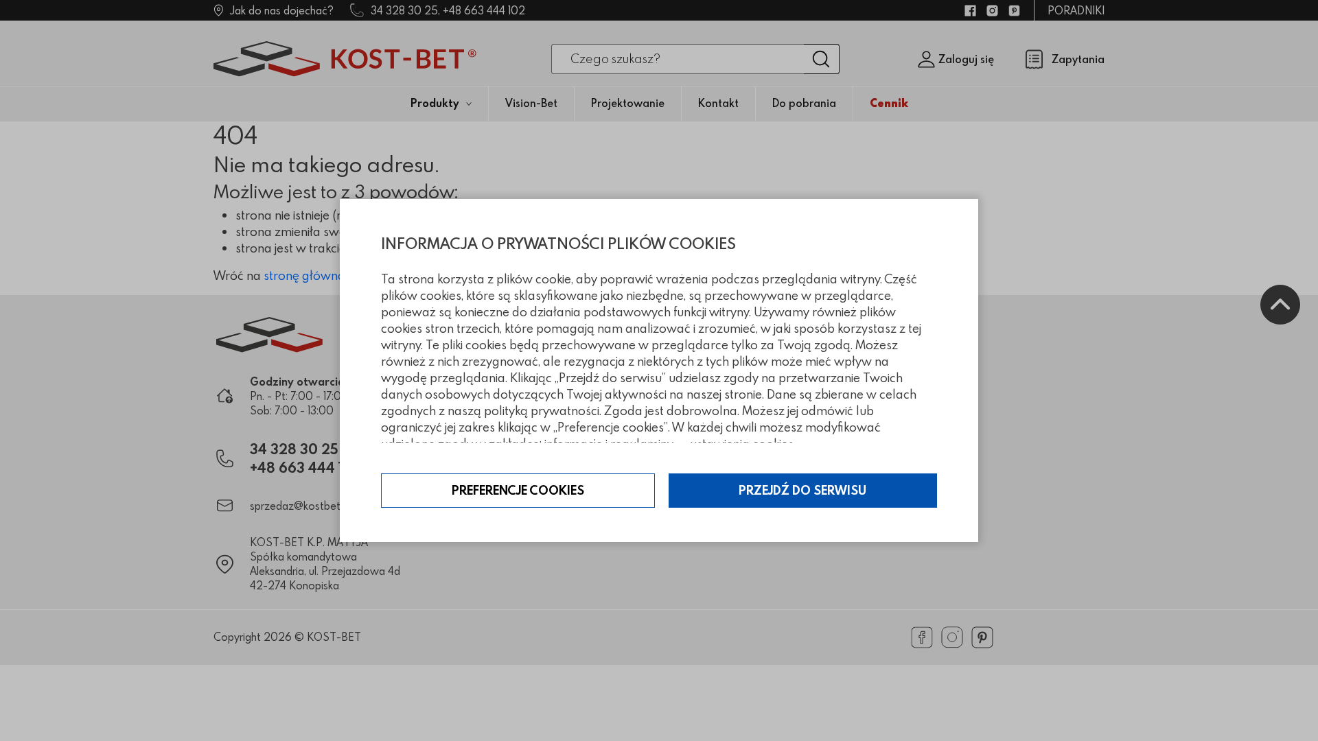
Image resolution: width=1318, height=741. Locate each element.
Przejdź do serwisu (802, 490)
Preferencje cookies (518, 490)
